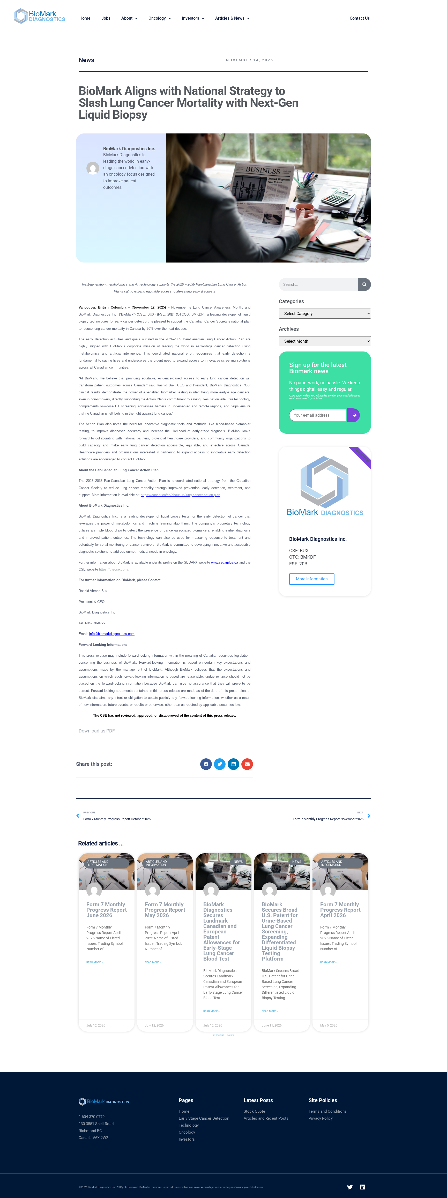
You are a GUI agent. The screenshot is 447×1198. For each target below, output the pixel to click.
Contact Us (360, 18)
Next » (230, 1035)
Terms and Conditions (328, 1111)
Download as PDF (97, 730)
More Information (312, 578)
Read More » (94, 962)
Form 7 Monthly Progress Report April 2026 (340, 909)
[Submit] (353, 415)
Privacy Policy (321, 1118)
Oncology (157, 18)
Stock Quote (254, 1111)
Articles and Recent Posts (266, 1118)
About (126, 18)
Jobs (105, 18)
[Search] (364, 284)
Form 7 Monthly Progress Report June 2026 (106, 909)
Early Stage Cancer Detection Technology (204, 1122)
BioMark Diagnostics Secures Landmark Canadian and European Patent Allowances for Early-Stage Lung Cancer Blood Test (221, 931)
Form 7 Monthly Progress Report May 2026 (165, 909)
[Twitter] (350, 1187)
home (85, 18)
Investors (190, 18)
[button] (206, 764)
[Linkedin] (362, 1187)
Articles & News (229, 18)
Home (184, 1111)
